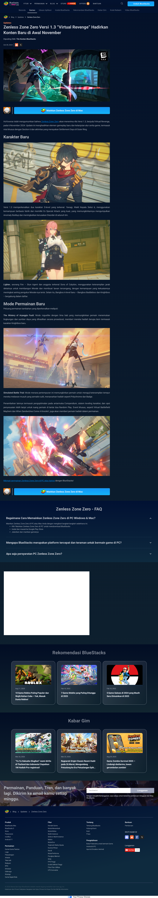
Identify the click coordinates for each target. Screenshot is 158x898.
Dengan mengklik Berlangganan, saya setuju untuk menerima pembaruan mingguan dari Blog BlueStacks (120, 792)
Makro (50, 835)
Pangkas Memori (54, 851)
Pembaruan (129, 821)
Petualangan (9, 850)
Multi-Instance (53, 829)
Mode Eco (51, 838)
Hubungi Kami (91, 824)
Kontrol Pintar (53, 843)
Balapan (8, 858)
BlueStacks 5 (9, 824)
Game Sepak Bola (11, 872)
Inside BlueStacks (62, 10)
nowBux (8, 832)
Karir (88, 826)
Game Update (127, 146)
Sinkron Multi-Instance (56, 832)
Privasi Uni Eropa (45, 884)
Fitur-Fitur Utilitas (54, 863)
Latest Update (141, 151)
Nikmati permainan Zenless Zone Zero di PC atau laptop (29, 476)
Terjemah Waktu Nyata (56, 840)
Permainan (39, 4)
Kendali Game (53, 821)
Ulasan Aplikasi (45, 10)
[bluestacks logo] (11, 4)
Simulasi (8, 864)
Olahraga (8, 867)
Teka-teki (8, 856)
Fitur (26, 4)
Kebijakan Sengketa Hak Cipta (29, 884)
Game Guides (125, 52)
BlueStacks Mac (10, 821)
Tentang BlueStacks (93, 821)
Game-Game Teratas (12, 845)
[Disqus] (46, 598)
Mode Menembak (54, 824)
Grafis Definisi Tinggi (55, 860)
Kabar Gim (102, 10)
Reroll (50, 846)
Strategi (7, 870)
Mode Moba (52, 826)
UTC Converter (53, 865)
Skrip (49, 854)
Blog (52, 4)
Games (32, 10)
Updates (21, 17)
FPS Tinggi (51, 857)
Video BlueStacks (132, 10)
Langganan (142, 786)
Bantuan (97, 4)
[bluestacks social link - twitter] (142, 832)
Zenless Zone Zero (33, 17)
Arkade (7, 853)
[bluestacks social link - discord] (127, 832)
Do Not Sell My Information (59, 884)
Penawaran (9, 829)
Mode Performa (53, 849)
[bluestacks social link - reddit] (132, 832)
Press (88, 829)
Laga (7, 847)
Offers (82, 4)
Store (68, 4)
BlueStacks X (126, 151)
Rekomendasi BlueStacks (83, 10)
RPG (137, 146)
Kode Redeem (115, 10)
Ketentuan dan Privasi (12, 884)
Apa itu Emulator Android (95, 845)
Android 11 (9, 835)
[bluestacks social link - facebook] (137, 832)
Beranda (22, 10)
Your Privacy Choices (81, 892)
